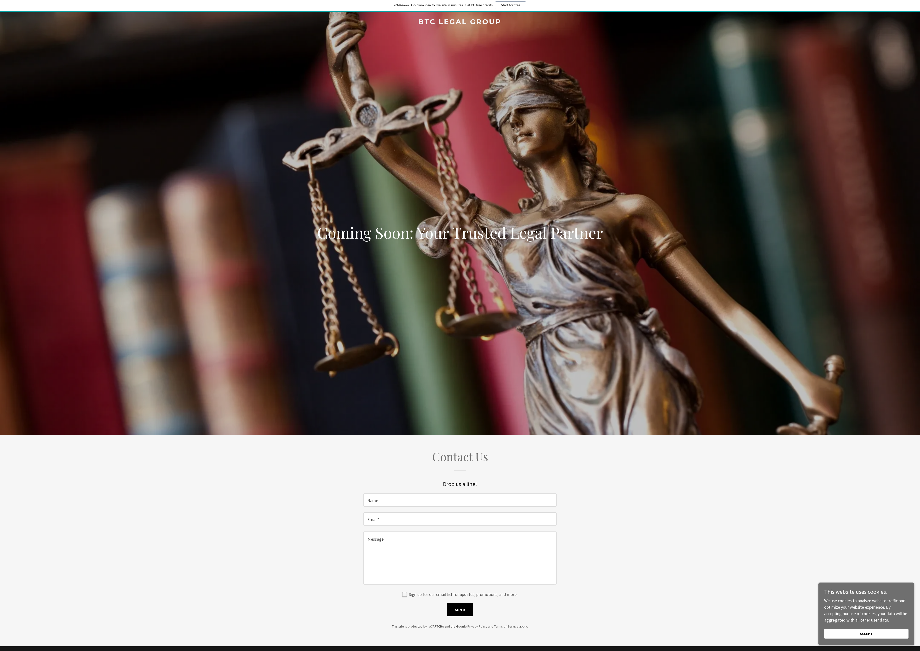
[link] (460, 22)
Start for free (510, 5)
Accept (866, 634)
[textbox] (459, 500)
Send (460, 609)
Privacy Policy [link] (477, 626)
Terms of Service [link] (506, 626)
